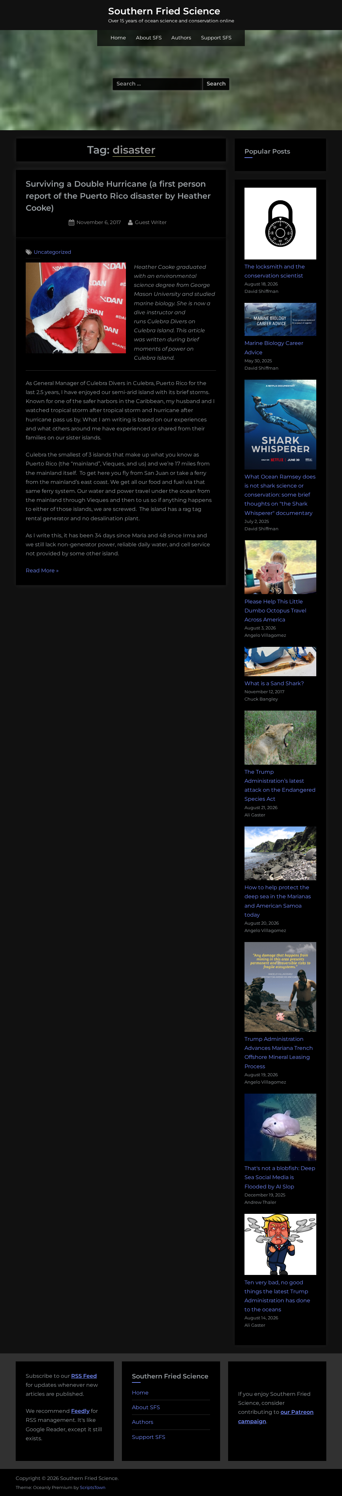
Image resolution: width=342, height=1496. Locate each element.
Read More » (42, 571)
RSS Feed (84, 1376)
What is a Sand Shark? (274, 683)
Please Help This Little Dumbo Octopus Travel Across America (275, 610)
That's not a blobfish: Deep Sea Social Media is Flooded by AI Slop (279, 1177)
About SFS (149, 38)
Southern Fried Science (164, 11)
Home (118, 38)
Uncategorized (52, 252)
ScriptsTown (93, 1487)
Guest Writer (151, 222)
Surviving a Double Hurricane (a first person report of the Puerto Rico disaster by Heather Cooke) (118, 196)
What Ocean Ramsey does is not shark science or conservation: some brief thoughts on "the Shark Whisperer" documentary (280, 495)
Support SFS (216, 38)
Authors (181, 38)
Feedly (80, 1411)
